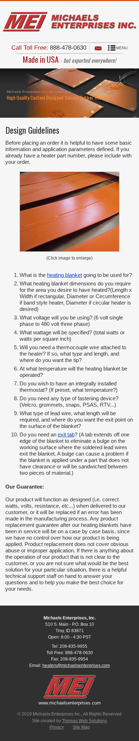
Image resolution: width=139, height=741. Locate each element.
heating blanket (64, 275)
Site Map (81, 727)
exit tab (66, 434)
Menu (122, 48)
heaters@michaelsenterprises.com (76, 665)
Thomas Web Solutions (84, 720)
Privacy (57, 727)
